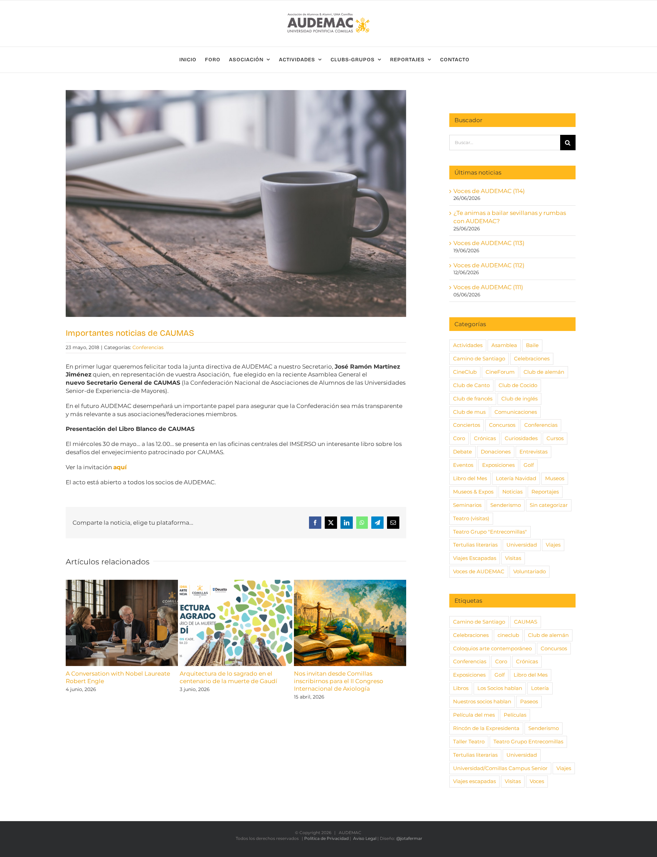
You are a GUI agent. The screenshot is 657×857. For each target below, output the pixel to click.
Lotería (540, 688)
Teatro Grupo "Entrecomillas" (490, 531)
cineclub (508, 635)
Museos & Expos (473, 491)
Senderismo (505, 505)
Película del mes (474, 715)
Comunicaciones (515, 412)
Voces (537, 781)
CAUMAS (525, 621)
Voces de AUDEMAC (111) (488, 287)
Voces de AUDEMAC (478, 571)
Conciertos (466, 425)
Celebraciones (532, 358)
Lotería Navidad (516, 478)
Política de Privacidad (326, 838)
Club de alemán (544, 372)
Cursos (555, 438)
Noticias (512, 491)
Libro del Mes (470, 478)
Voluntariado (529, 571)
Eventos (463, 465)
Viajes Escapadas (474, 558)
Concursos (502, 425)
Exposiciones (498, 465)
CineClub (465, 372)
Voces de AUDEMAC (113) (489, 243)
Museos (554, 478)
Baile (532, 345)
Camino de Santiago (479, 358)
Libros (460, 688)
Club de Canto (471, 385)
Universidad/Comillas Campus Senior (500, 768)
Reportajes (545, 491)
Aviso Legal (364, 838)
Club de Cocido (518, 385)
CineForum (500, 372)
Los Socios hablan (499, 688)
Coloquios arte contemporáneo (492, 648)
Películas (515, 715)
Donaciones (496, 451)
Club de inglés (519, 398)
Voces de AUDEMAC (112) (489, 265)
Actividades (467, 345)
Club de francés (472, 398)
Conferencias (148, 347)
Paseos (529, 701)
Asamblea (504, 345)
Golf (529, 465)
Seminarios (467, 505)
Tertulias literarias (475, 544)
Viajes (553, 544)
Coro (459, 438)
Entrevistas (533, 451)
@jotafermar (409, 838)
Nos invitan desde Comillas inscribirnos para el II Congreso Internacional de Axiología (338, 681)
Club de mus (469, 412)
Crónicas (485, 438)
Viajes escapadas (474, 781)
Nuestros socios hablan (482, 701)
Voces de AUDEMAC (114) (489, 191)
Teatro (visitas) (471, 518)
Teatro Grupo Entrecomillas (528, 741)
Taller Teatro (469, 741)
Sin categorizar (549, 505)
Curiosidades (521, 438)
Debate (462, 451)
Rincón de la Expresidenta (486, 728)
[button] (71, 640)
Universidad (521, 544)
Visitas (513, 558)
